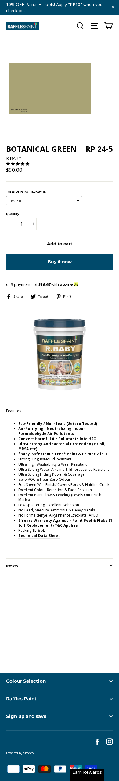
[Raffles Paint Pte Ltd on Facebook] (97, 741)
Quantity (12, 214)
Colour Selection (26, 681)
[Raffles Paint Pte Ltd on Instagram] (109, 741)
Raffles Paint (21, 698)
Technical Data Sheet (39, 535)
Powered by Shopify (20, 753)
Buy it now (60, 261)
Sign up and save (26, 716)
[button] (18, 163)
